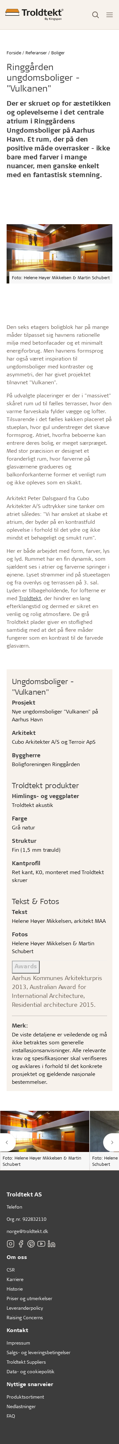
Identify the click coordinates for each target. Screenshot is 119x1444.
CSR (11, 1270)
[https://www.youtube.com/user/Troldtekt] (41, 1244)
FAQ (11, 1416)
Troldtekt (30, 598)
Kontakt (17, 1329)
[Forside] (34, 14)
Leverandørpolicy (25, 1308)
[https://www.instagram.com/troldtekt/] (11, 1244)
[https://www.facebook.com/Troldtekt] (21, 1244)
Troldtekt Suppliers (26, 1362)
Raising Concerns (25, 1317)
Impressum (18, 1343)
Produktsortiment (25, 1397)
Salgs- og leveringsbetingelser (38, 1352)
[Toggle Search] (95, 14)
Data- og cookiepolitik (31, 1371)
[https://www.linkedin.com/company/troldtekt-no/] (52, 1244)
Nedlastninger (21, 1406)
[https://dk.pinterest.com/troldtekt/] (31, 1244)
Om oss (17, 1256)
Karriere (15, 1279)
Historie (15, 1289)
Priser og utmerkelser (29, 1298)
